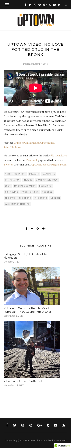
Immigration (12, 180)
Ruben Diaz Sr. (30, 192)
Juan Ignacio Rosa (46, 180)
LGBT (7, 186)
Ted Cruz (47, 192)
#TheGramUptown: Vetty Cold (23, 381)
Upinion (55, 198)
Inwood (28, 180)
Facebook (31, 160)
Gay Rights (49, 174)
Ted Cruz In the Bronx (18, 198)
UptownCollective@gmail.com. (49, 164)
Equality (34, 174)
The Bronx (41, 198)
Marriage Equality (24, 186)
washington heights (17, 204)
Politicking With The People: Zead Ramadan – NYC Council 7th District (27, 310)
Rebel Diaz (45, 186)
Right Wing (11, 192)
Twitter (8, 164)
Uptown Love (59, 155)
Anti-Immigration (15, 174)
